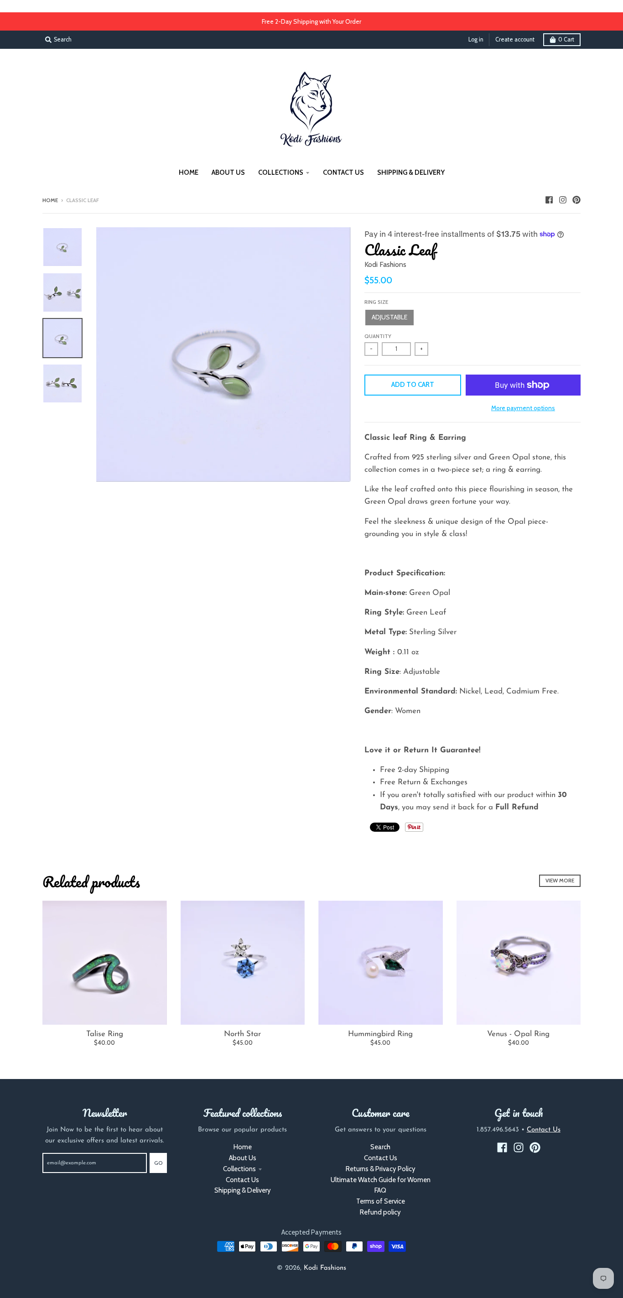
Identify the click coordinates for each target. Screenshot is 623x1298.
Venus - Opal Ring (518, 1034)
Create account (515, 39)
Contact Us (242, 1180)
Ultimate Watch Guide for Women (381, 1180)
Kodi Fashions (385, 264)
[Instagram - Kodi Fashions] (563, 200)
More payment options (523, 408)
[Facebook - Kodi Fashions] (549, 200)
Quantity (377, 336)
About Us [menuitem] (228, 172)
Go (158, 1163)
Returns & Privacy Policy (380, 1169)
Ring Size (376, 302)
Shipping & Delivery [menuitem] (411, 172)
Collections (239, 1169)
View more (559, 880)
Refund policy (380, 1212)
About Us (242, 1158)
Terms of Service (380, 1201)
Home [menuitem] (188, 172)
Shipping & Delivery (242, 1190)
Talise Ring (104, 1034)
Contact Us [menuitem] (343, 172)
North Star (242, 1034)
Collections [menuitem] (280, 172)
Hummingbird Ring (380, 1034)
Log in (475, 39)
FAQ (380, 1190)
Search (380, 1147)
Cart (566, 39)
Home (50, 200)
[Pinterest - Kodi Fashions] (576, 200)
